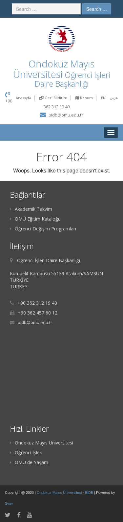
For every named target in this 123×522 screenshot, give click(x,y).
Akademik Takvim (33, 209)
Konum (86, 97)
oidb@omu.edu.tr (66, 115)
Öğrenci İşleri (28, 452)
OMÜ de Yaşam (31, 462)
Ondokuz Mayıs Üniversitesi (44, 443)
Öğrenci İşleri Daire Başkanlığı (72, 79)
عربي (114, 97)
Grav (9, 503)
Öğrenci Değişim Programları (45, 228)
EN (103, 97)
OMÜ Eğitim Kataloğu (38, 219)
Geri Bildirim (55, 97)
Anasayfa (23, 97)
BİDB (89, 492)
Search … (96, 9)
